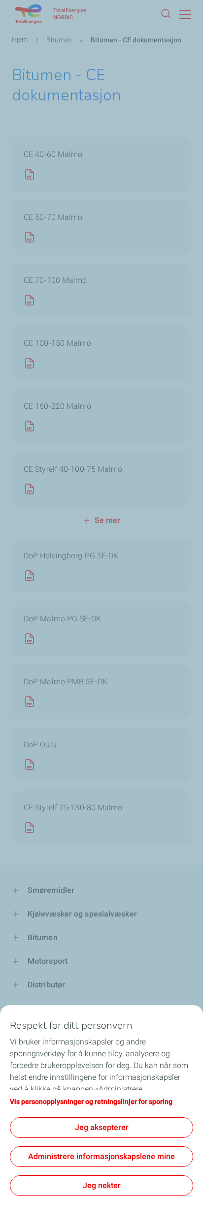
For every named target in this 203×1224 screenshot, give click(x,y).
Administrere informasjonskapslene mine (101, 1156)
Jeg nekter (102, 1185)
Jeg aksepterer (102, 1127)
